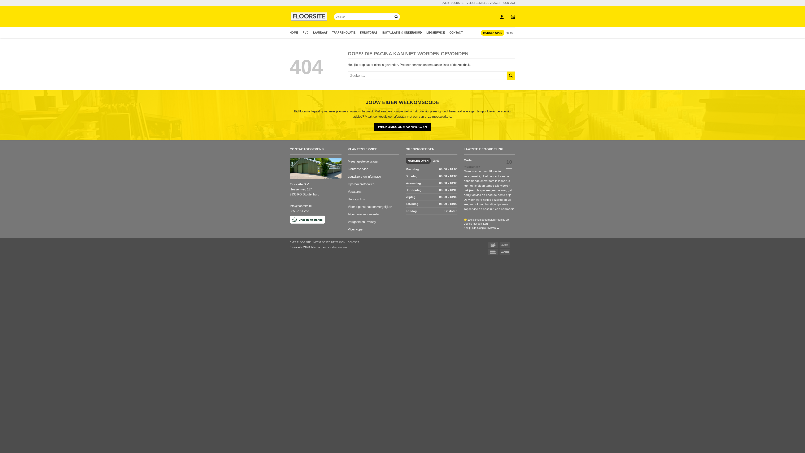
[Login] (502, 16)
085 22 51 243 (299, 211)
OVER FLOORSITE (453, 2)
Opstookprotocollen (361, 184)
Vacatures (355, 191)
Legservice (435, 32)
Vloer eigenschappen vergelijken (370, 206)
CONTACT (509, 2)
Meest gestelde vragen (363, 161)
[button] (512, 16)
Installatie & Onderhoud (402, 32)
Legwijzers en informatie (364, 176)
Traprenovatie (344, 32)
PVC (306, 32)
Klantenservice (358, 169)
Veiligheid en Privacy (362, 222)
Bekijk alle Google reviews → (481, 227)
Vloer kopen (356, 229)
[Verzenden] (396, 16)
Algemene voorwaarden (364, 214)
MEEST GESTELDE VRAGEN (483, 2)
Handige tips (356, 199)
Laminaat (320, 32)
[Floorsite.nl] (309, 17)
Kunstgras (369, 32)
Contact (456, 32)
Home (294, 32)
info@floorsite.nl (301, 206)
